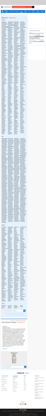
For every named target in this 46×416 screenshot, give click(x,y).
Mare (25, 383)
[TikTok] (23, 404)
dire (30, 33)
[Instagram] (20, 404)
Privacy (20, 413)
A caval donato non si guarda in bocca (39, 398)
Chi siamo (12, 413)
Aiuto (34, 413)
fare (35, 41)
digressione (14, 357)
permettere (31, 39)
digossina (14, 355)
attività (42, 33)
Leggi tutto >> (5, 348)
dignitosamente (14, 353)
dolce (38, 35)
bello (38, 41)
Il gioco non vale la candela (39, 392)
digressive (14, 361)
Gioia (14, 389)
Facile (14, 380)
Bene (25, 390)
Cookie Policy (24, 413)
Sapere (7, 7)
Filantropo (4, 379)
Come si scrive (25, 11)
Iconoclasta (4, 388)
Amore (25, 384)
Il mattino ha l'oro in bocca (39, 387)
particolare (31, 41)
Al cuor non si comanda (38, 395)
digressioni (14, 359)
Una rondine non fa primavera (39, 384)
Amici (25, 388)
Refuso (3, 384)
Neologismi (17, 11)
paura (30, 43)
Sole (25, 379)
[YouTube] (25, 404)
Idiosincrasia (4, 381)
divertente (39, 36)
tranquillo (32, 38)
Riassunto (15, 385)
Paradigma (15, 387)
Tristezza (14, 391)
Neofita (3, 386)
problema (33, 35)
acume (37, 39)
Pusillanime (4, 383)
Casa (25, 381)
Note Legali (16, 413)
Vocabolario (12, 11)
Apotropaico (4, 390)
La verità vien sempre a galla (39, 378)
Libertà (14, 378)
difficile (37, 38)
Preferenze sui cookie (30, 413)
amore (41, 41)
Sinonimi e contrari (6, 11)
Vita (24, 377)
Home (2, 11)
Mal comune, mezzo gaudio (39, 389)
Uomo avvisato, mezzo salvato (39, 381)
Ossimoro (4, 377)
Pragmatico (15, 382)
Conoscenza (15, 384)
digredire (14, 356)
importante (34, 33)
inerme (42, 39)
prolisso (31, 36)
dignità (14, 354)
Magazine (42, 11)
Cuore (25, 386)
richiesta (38, 33)
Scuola (29, 11)
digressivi (14, 362)
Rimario (21, 11)
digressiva (14, 360)
